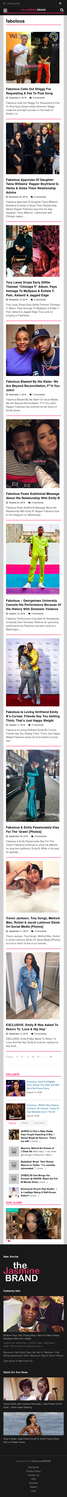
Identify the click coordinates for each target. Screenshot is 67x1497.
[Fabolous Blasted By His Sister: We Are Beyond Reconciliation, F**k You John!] (32, 350)
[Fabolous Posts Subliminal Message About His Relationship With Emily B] (32, 453)
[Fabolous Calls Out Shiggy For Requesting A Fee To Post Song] (32, 57)
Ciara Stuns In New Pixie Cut (17, 1360)
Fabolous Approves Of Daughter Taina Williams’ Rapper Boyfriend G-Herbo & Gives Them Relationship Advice (32, 185)
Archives (33, 1482)
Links (33, 1490)
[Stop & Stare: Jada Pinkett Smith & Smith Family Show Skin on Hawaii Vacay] (33, 1423)
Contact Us (33, 1475)
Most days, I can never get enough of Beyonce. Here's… (38, 1151)
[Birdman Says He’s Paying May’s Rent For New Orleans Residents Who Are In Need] (33, 1314)
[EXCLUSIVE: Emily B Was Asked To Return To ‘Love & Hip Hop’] (32, 985)
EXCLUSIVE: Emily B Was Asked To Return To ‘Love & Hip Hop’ (32, 1027)
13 (50, 1056)
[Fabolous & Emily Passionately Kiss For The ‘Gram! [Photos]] (32, 786)
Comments (39, 1122)
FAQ (33, 1479)
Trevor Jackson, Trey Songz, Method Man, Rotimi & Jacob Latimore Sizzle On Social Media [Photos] (33, 922)
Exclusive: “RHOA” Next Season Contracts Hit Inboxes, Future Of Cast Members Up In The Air (43, 1108)
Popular (12, 1123)
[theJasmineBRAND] (33, 10)
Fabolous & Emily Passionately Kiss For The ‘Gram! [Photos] (32, 829)
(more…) (38, 1136)
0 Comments (39, 97)
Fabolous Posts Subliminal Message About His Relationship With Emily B (33, 495)
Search (33, 1486)
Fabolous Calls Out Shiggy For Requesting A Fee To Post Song (29, 91)
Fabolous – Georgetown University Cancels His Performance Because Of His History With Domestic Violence (33, 604)
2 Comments (40, 196)
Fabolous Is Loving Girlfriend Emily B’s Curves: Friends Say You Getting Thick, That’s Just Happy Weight (33, 716)
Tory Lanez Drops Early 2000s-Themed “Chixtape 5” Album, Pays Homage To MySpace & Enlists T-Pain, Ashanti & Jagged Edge (31, 288)
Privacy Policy (33, 1471)
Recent (25, 1122)
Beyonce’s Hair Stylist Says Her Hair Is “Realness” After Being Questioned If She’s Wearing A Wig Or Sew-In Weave (33, 1354)
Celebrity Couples (16, 1210)
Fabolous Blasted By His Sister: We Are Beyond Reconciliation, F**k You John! (33, 385)
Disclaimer (33, 1467)
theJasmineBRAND (41, 1461)
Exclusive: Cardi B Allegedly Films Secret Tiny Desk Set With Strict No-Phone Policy (43, 1085)
